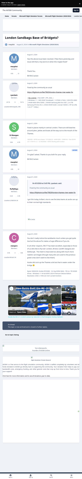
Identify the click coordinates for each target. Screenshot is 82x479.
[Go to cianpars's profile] (14, 238)
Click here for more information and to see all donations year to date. (26, 376)
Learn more (4, 4)
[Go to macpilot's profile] (6, 44)
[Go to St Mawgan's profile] (14, 127)
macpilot (11, 44)
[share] (57, 287)
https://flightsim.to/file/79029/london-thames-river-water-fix (50, 92)
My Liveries (32, 98)
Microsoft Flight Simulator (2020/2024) (44, 44)
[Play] (69, 305)
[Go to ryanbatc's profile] (14, 87)
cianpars (14, 246)
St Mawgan (14, 135)
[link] (11, 289)
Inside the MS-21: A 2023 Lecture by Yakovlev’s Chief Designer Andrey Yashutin (34, 288)
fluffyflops (14, 189)
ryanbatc (14, 95)
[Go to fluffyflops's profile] (14, 181)
